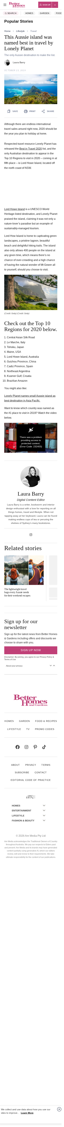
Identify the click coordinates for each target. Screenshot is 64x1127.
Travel (33, 31)
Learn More (27, 1113)
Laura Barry (19, 62)
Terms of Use (10, 659)
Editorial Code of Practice (31, 780)
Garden (44, 13)
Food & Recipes (46, 721)
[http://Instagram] (31, 535)
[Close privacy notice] (59, 1109)
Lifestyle (20, 31)
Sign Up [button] (47, 5)
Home (7, 31)
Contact (41, 772)
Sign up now (31, 650)
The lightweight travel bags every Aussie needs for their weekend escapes (17, 592)
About (15, 765)
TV (28, 729)
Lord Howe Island (14, 209)
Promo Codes (44, 729)
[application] (30, 438)
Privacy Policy (46, 657)
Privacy (30, 765)
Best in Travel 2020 (30, 148)
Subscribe (22, 772)
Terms (45, 765)
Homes (29, 13)
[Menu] (5, 4)
